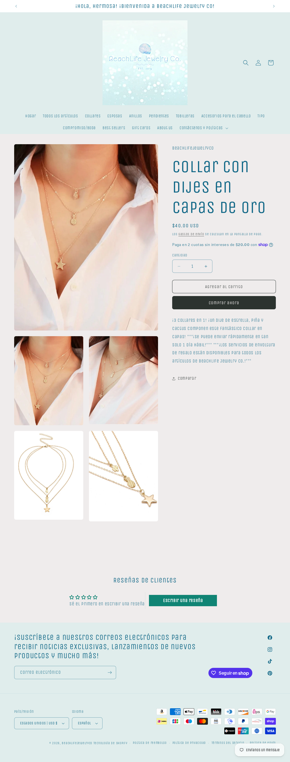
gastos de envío (191, 234)
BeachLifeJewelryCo (77, 743)
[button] (203, 128)
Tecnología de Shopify (110, 743)
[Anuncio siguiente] (274, 6)
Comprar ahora (224, 302)
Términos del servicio (228, 743)
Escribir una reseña (183, 600)
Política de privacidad (189, 743)
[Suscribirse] (109, 672)
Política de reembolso (150, 743)
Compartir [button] (187, 378)
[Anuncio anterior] (16, 6)
